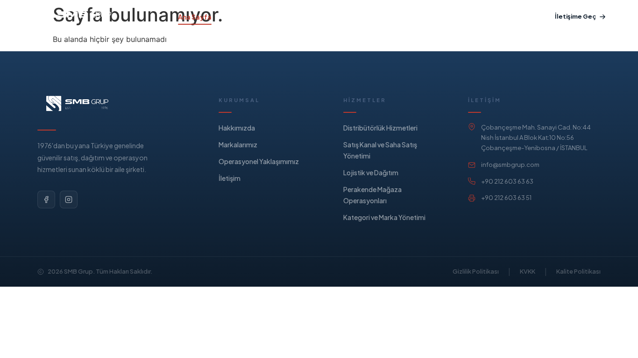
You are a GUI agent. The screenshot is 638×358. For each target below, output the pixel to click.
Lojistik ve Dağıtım (370, 172)
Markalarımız (413, 17)
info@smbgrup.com (510, 164)
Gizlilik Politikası (476, 271)
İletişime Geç (575, 16)
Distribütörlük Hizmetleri (380, 128)
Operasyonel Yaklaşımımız (335, 17)
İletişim (230, 178)
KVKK (527, 271)
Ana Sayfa (195, 17)
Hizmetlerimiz (249, 17)
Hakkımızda (468, 17)
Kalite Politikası (578, 271)
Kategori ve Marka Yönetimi (384, 217)
